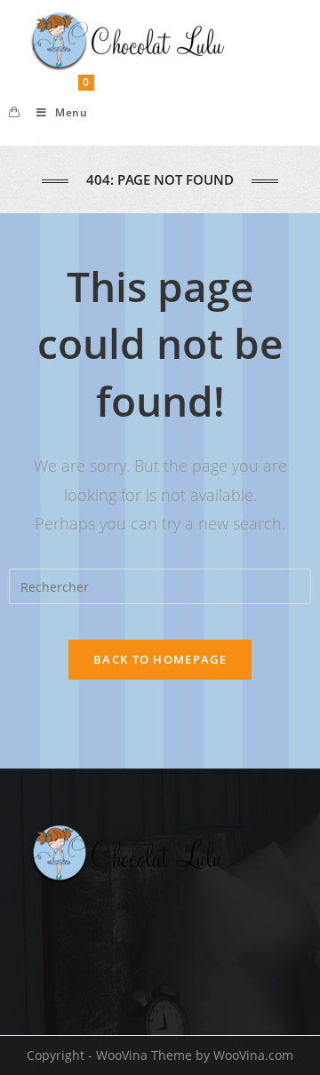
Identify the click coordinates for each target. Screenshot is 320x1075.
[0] (14, 113)
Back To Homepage (160, 659)
